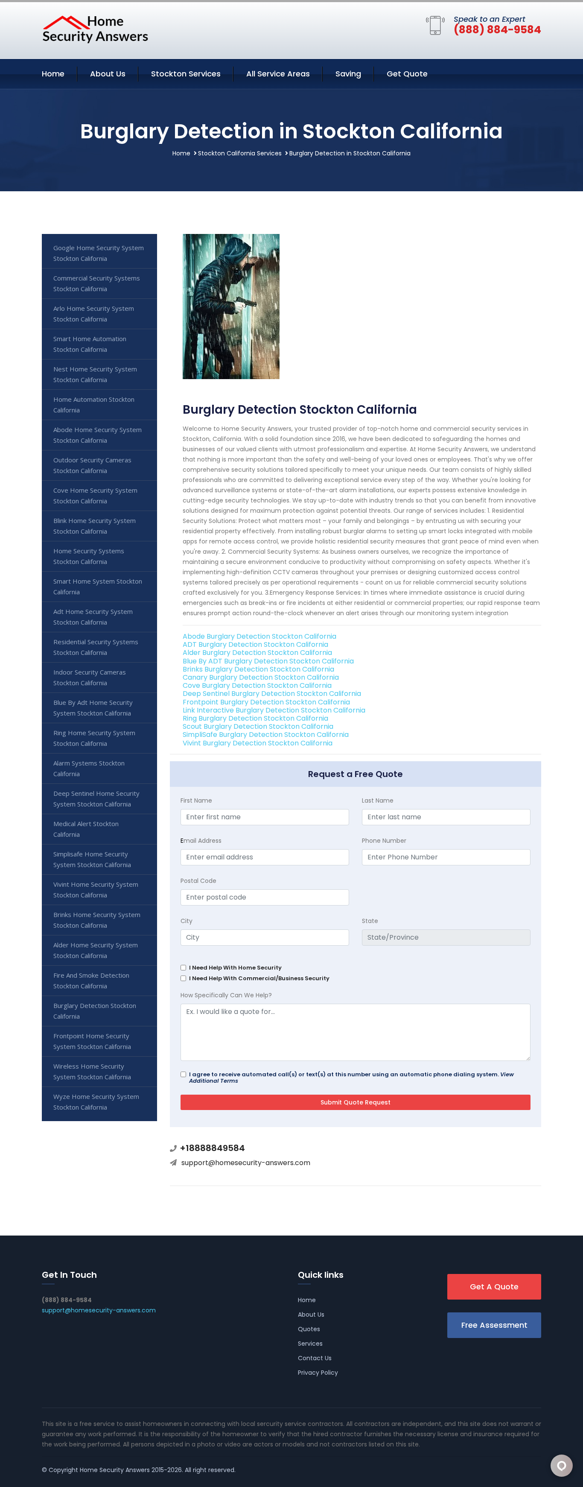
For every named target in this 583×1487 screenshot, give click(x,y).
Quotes (309, 1329)
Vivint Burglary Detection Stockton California (257, 743)
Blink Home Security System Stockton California (94, 525)
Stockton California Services (240, 153)
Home (53, 73)
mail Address (201, 840)
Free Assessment (494, 1325)
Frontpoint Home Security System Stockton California (92, 1041)
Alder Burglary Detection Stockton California (257, 652)
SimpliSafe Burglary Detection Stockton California (266, 734)
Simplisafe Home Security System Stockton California (92, 859)
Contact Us (315, 1358)
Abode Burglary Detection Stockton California (259, 636)
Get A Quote (494, 1286)
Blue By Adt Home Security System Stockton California (93, 707)
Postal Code (198, 880)
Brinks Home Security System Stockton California (96, 919)
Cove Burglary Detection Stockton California (257, 685)
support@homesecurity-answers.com (245, 1163)
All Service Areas (278, 73)
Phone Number (384, 840)
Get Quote (407, 73)
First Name (196, 800)
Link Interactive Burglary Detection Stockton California (274, 710)
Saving (348, 73)
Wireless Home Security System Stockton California (92, 1071)
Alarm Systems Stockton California (89, 768)
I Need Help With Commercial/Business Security (259, 978)
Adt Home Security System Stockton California (93, 616)
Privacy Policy (318, 1372)
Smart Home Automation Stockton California (89, 343)
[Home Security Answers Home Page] (95, 29)
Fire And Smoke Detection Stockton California (91, 980)
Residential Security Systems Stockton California (95, 647)
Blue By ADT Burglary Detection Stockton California (268, 661)
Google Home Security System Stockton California (98, 253)
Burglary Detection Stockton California (94, 1010)
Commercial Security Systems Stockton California (96, 283)
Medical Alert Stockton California (86, 828)
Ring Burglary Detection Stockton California (255, 718)
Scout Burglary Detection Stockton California (258, 726)
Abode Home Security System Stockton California (97, 434)
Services (310, 1343)
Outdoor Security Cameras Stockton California (92, 465)
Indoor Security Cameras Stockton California (89, 677)
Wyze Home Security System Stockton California (96, 1101)
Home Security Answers (115, 1470)
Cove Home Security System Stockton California (95, 495)
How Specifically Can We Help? (226, 995)
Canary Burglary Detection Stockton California (261, 677)
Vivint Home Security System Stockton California (95, 889)
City (186, 921)
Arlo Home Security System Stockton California (93, 313)
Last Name (378, 800)
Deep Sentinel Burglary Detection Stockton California (272, 693)
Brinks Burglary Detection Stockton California (258, 669)
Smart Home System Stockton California (97, 586)
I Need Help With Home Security (235, 967)
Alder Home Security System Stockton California (95, 950)
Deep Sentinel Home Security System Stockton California (96, 798)
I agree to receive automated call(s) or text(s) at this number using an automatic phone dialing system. (351, 1077)
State (370, 921)
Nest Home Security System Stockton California (95, 374)
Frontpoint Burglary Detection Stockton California (266, 702)
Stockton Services (186, 73)
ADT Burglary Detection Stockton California (255, 644)
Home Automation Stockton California (93, 404)
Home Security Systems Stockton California (88, 556)
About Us (107, 73)
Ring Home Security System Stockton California (94, 738)
